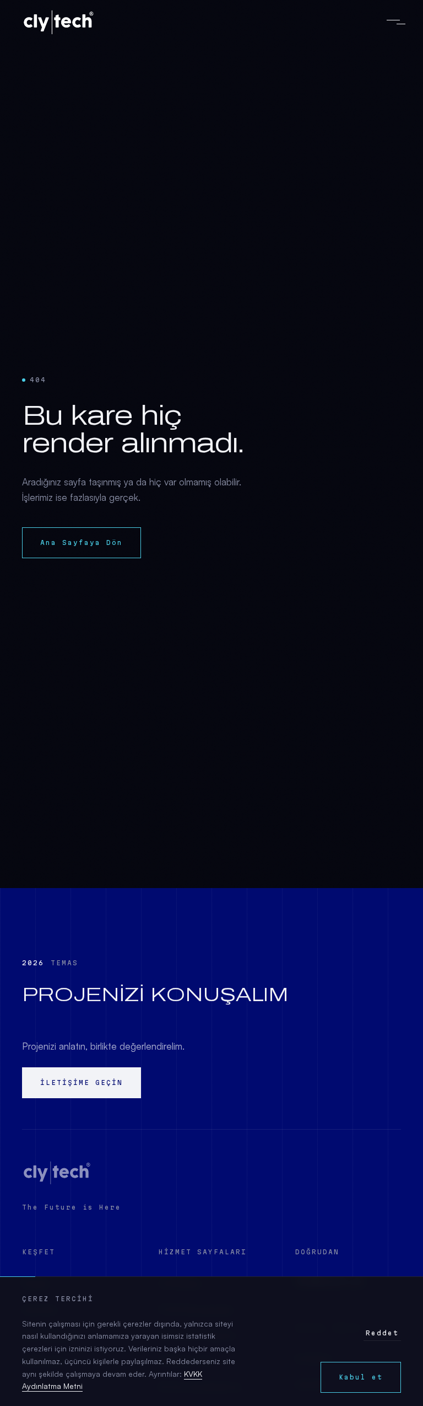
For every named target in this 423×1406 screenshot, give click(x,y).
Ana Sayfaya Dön (81, 542)
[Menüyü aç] (393, 22)
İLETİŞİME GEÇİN (81, 1082)
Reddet (382, 1332)
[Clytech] (57, 1173)
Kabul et (361, 1377)
